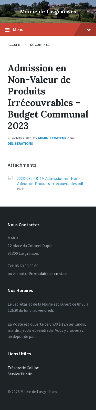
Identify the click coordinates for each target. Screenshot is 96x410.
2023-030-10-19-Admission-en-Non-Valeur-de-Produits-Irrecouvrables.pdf (50, 181)
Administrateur (52, 138)
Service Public (20, 373)
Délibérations (20, 143)
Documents (39, 45)
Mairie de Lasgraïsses (48, 11)
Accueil (14, 45)
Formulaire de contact (48, 273)
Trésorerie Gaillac (23, 367)
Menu (18, 29)
